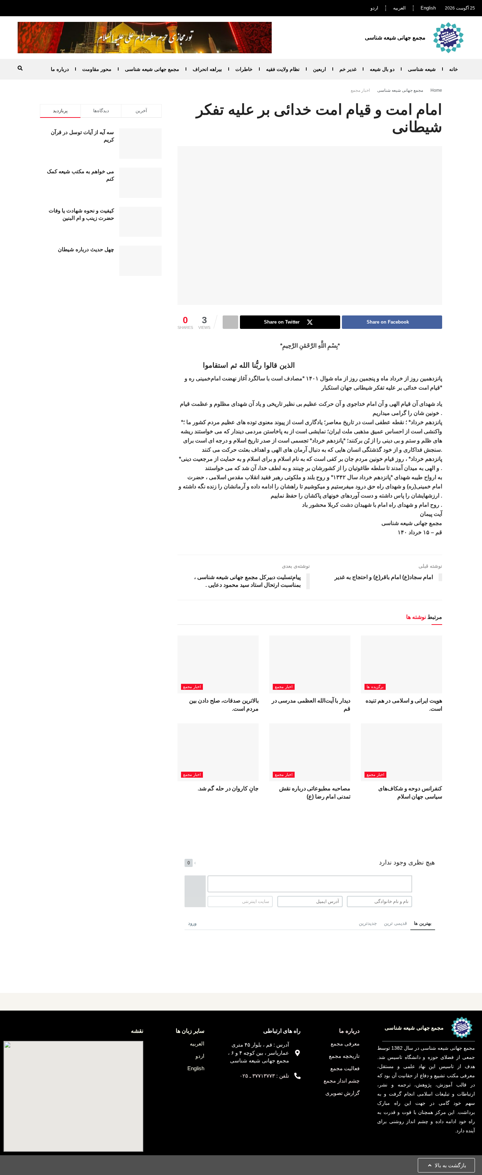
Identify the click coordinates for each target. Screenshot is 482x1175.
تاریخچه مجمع (344, 1056)
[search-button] (20, 68)
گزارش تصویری (342, 1093)
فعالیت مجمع (345, 1068)
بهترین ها (423, 923)
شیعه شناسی (422, 69)
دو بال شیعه (382, 69)
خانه (453, 69)
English (428, 8)
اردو (374, 8)
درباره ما (60, 69)
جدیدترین (368, 923)
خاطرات (244, 69)
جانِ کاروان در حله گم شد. (228, 788)
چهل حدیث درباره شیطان (86, 249)
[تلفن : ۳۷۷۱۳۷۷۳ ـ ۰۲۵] (297, 1076)
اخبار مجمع (360, 90)
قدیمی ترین (395, 923)
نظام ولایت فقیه (283, 69)
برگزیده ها (375, 687)
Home (436, 90)
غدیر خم (347, 69)
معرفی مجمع (345, 1044)
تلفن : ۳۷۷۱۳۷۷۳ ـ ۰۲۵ (264, 1076)
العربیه (399, 8)
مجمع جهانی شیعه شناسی (152, 69)
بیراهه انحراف (207, 69)
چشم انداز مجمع (342, 1081)
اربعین (319, 69)
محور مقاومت (97, 69)
